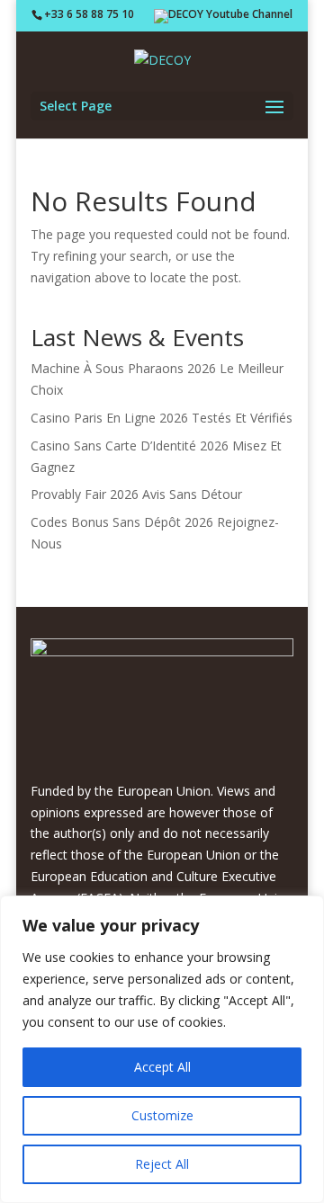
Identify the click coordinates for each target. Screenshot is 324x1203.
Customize (162, 1115)
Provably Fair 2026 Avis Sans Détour (136, 494)
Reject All (162, 1163)
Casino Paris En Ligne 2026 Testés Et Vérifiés (161, 417)
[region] (162, 1049)
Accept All (162, 1066)
